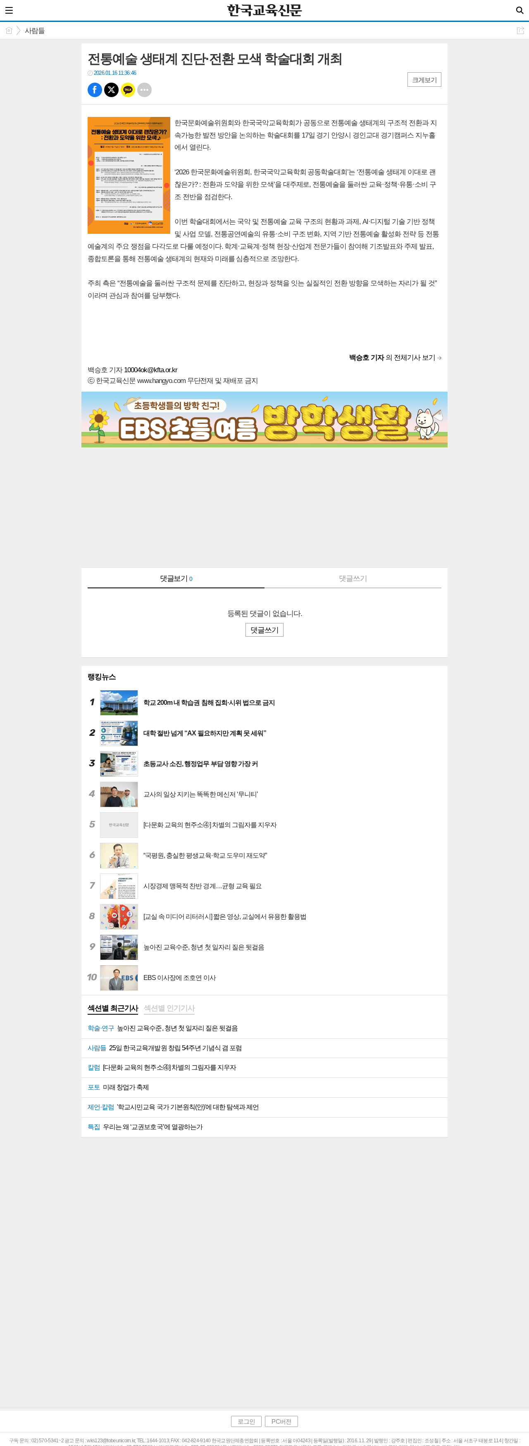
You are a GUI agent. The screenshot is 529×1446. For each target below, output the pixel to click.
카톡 (128, 90)
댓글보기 (176, 578)
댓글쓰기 (353, 578)
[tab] (113, 1009)
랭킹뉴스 (102, 677)
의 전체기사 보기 (392, 358)
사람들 (35, 31)
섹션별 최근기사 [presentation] (113, 1008)
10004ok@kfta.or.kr (150, 370)
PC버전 (281, 1421)
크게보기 (424, 79)
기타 (144, 90)
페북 (95, 90)
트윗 (111, 90)
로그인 (246, 1421)
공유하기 (520, 30)
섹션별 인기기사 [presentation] (169, 1008)
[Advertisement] (264, 509)
